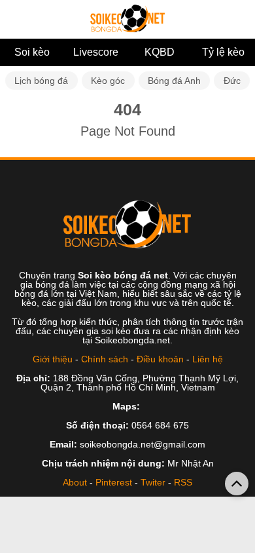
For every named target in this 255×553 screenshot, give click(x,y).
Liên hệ (207, 359)
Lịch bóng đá (41, 80)
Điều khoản (160, 359)
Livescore (95, 52)
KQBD (159, 52)
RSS (183, 482)
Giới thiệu (53, 359)
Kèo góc (108, 80)
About (75, 482)
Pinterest (113, 482)
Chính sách (104, 359)
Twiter (153, 482)
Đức (232, 80)
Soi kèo (32, 52)
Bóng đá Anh (174, 80)
